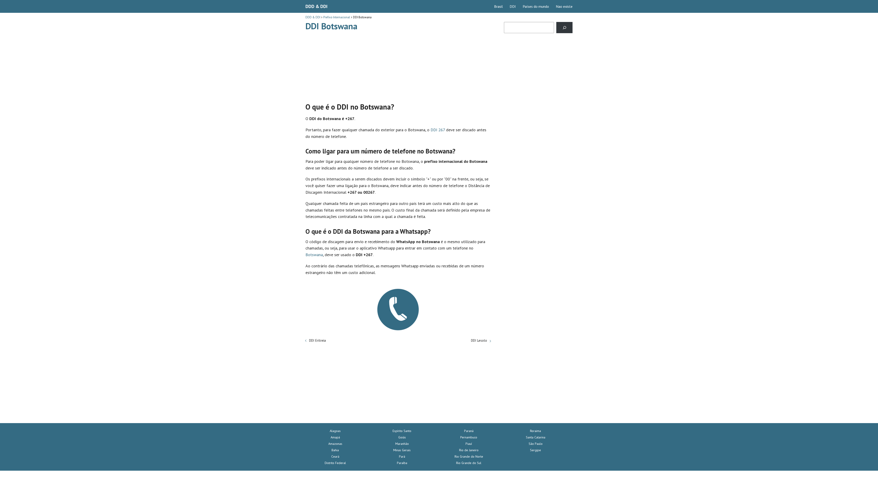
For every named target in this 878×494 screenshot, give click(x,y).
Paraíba (402, 463)
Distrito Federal (335, 463)
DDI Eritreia (317, 340)
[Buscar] (564, 27)
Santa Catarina (535, 437)
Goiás (402, 437)
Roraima (535, 431)
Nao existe (564, 6)
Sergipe (535, 450)
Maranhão (402, 444)
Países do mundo (536, 6)
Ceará (335, 456)
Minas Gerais (402, 450)
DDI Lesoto (479, 340)
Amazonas (335, 444)
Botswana (314, 254)
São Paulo (536, 444)
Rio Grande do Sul (468, 463)
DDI (513, 6)
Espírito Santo (402, 431)
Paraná (469, 431)
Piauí (469, 444)
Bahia (335, 450)
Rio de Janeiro (469, 450)
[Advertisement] (398, 65)
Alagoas (335, 431)
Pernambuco (468, 437)
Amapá (335, 437)
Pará (402, 456)
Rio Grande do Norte (469, 456)
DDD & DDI (316, 6)
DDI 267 (438, 129)
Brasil (498, 6)
